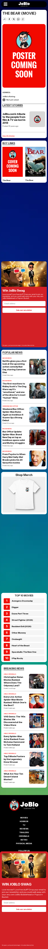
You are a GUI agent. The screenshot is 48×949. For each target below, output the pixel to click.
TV (24, 825)
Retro (24, 840)
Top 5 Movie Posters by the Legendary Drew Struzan (14, 759)
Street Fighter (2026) (22, 620)
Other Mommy (19, 633)
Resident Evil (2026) (21, 626)
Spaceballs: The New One (24, 652)
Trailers (24, 832)
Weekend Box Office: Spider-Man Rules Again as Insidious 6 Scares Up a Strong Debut (13, 415)
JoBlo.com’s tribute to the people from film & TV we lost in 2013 (13, 118)
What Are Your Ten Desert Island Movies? (13, 777)
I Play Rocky (17, 658)
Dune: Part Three (20, 613)
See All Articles (8, 136)
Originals (24, 836)
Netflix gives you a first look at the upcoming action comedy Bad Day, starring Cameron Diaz (14, 367)
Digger (15, 607)
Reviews (24, 829)
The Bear (6, 180)
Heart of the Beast (21, 645)
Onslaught (17, 639)
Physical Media (24, 843)
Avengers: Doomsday (22, 601)
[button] (5, 4)
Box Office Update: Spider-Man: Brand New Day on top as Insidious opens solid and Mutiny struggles (13, 437)
